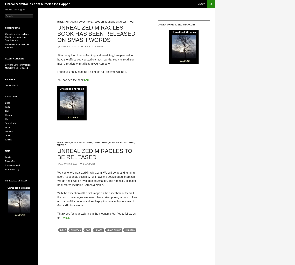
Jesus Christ (100, 22)
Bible (60, 22)
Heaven (81, 22)
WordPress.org (12, 169)
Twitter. (65, 217)
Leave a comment (93, 46)
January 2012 (11, 85)
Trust (131, 22)
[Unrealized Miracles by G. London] (72, 103)
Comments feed (12, 165)
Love (112, 22)
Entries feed (10, 161)
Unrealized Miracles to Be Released (94, 154)
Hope (89, 22)
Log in (8, 157)
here (87, 80)
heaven (98, 230)
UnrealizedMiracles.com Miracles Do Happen (37, 4)
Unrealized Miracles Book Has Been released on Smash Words (96, 33)
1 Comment (89, 164)
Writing (61, 145)
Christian (76, 230)
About (201, 4)
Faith (67, 22)
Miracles (121, 22)
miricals (130, 230)
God (73, 22)
